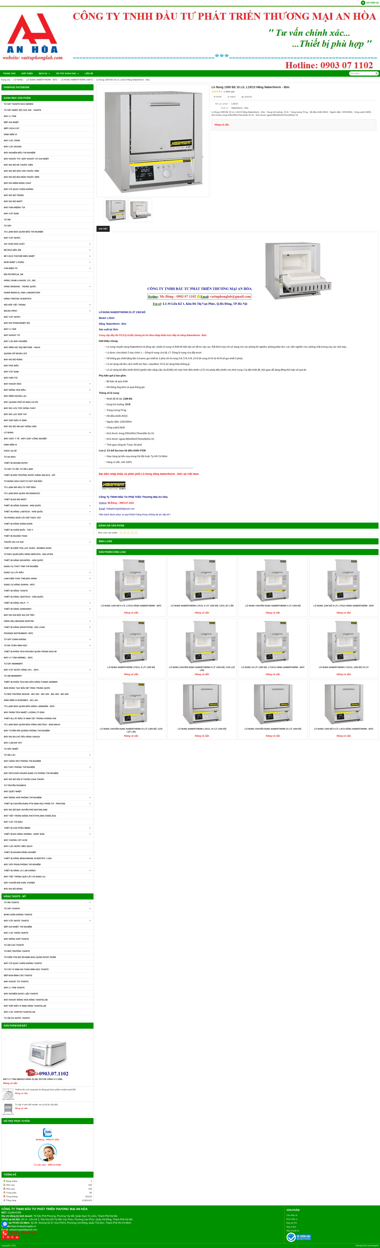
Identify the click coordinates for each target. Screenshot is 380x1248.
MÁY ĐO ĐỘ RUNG (13, 359)
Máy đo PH (291, 1223)
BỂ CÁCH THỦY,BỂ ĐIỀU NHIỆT (19, 256)
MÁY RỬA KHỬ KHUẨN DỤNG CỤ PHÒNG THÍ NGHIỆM (31, 773)
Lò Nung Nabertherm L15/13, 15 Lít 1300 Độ (202, 729)
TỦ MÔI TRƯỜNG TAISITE (17, 951)
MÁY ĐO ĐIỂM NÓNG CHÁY (17, 183)
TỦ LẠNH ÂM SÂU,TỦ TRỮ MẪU (20, 487)
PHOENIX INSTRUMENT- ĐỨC (18, 633)
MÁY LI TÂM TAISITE (14, 987)
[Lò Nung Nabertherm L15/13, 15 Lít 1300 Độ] (202, 703)
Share (218, 97)
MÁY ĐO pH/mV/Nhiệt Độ (17, 323)
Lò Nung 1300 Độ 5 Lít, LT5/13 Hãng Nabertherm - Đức (131, 605)
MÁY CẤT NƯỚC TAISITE (16, 920)
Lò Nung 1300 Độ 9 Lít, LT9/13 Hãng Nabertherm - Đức (344, 605)
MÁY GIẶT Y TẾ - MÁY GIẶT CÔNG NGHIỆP (25, 438)
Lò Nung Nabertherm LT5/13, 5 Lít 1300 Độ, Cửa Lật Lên (202, 605)
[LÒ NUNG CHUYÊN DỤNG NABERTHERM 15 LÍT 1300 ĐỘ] (273, 703)
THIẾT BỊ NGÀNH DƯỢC (16, 463)
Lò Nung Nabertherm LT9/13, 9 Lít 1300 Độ (131, 667)
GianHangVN (373, 1246)
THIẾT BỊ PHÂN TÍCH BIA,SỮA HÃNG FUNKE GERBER (30, 682)
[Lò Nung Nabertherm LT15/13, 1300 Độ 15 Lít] (344, 642)
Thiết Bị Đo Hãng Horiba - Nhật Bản (24, 834)
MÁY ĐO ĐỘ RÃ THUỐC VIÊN (18, 165)
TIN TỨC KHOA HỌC (66, 73)
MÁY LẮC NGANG (13, 146)
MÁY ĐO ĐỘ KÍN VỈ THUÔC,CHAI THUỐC (24, 779)
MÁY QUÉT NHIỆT (13, 791)
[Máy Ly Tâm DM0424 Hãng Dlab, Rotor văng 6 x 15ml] (47, 1054)
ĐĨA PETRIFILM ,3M (13, 274)
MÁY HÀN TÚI (11, 378)
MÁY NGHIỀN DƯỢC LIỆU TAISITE (21, 993)
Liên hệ (89, 73)
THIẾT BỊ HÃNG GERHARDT (18, 609)
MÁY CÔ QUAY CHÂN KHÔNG (18, 189)
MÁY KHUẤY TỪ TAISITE (16, 981)
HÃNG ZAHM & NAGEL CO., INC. (20, 280)
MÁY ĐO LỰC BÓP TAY (15, 414)
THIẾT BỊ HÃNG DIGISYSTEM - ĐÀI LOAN (24, 627)
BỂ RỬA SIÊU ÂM (12, 250)
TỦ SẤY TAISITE (12, 908)
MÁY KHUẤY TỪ (12, 335)
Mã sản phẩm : (222, 104)
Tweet (232, 97)
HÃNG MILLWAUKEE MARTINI (19, 621)
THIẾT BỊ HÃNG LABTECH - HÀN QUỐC (23, 511)
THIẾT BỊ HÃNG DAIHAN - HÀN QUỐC (22, 505)
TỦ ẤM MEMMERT (13, 676)
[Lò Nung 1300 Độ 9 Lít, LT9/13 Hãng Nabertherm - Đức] (344, 580)
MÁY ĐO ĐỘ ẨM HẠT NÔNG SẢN (20, 426)
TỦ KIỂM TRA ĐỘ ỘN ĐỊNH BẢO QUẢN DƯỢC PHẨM (30, 957)
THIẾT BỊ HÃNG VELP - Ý (16, 603)
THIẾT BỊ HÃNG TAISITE (16, 591)
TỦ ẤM (7, 219)
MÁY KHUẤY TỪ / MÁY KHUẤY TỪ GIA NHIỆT (26, 159)
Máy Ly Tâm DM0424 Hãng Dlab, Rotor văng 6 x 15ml (33, 1079)
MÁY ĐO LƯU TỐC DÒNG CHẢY (20, 408)
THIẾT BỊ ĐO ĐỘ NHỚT (15, 499)
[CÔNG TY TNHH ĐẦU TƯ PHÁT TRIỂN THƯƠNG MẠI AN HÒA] (190, 69)
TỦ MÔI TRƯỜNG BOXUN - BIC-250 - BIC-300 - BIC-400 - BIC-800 (36, 694)
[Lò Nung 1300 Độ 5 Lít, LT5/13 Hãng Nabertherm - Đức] (131, 580)
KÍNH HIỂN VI (10, 134)
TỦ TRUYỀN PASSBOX (15, 785)
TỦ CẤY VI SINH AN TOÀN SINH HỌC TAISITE (26, 969)
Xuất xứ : (225, 108)
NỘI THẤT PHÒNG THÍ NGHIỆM (19, 767)
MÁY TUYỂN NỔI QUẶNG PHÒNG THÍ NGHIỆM (27, 730)
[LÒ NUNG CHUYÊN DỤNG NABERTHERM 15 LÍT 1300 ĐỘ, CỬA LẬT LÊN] (131, 703)
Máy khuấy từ (292, 1230)
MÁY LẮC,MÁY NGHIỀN (15, 341)
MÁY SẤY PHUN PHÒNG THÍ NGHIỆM (22, 864)
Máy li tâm (291, 1227)
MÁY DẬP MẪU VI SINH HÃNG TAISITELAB (25, 1006)
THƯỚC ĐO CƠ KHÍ (13, 542)
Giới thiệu (27, 73)
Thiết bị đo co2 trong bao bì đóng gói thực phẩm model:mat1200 (45, 1089)
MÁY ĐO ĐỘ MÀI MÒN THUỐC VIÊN (21, 177)
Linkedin (247, 97)
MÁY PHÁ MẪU (11, 365)
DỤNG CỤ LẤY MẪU (14, 572)
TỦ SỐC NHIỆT (11, 749)
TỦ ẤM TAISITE (11, 902)
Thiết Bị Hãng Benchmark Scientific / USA (28, 858)
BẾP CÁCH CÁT (11, 128)
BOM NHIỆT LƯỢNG (14, 262)
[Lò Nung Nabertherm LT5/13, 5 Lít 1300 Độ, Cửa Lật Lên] (202, 580)
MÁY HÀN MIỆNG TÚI (14, 207)
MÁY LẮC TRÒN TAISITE (16, 933)
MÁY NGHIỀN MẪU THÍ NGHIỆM (19, 152)
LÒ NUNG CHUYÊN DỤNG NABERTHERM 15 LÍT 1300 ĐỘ (273, 729)
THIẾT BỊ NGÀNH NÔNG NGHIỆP (20, 852)
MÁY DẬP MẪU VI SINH (15, 420)
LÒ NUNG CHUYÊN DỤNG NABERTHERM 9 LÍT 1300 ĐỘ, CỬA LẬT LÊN (202, 668)
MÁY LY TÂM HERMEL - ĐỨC (18, 657)
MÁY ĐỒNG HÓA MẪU (15, 390)
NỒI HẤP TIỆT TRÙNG (15, 305)
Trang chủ (9, 73)
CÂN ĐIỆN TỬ (11, 268)
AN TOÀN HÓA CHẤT (14, 244)
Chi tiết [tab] (103, 229)
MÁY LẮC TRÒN (12, 140)
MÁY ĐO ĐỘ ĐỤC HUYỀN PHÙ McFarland (25, 810)
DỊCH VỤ (43, 73)
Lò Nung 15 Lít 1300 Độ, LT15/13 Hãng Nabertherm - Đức (273, 667)
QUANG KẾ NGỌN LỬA (15, 353)
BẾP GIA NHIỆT (11, 122)
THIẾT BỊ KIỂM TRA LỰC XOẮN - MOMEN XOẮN (27, 548)
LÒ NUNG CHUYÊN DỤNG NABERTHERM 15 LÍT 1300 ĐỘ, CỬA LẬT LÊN (131, 730)
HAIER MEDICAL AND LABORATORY (22, 292)
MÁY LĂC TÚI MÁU (13, 822)
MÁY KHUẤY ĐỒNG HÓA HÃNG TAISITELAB (26, 1000)
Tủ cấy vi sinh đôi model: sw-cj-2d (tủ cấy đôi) (36, 1104)
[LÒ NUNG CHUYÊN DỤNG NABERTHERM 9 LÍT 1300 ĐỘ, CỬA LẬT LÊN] (202, 642)
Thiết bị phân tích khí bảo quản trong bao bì (30, 651)
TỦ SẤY (7, 225)
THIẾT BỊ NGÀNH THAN (15, 536)
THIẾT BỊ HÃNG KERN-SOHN (18, 524)
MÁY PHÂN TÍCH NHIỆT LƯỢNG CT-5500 (24, 712)
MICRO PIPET (10, 311)
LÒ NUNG (9, 432)
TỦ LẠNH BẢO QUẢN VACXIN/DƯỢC (22, 493)
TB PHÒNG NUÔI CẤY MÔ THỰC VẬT (22, 518)
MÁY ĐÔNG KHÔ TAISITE (16, 939)
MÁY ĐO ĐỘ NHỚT (13, 201)
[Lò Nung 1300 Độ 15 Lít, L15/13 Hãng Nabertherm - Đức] (153, 140)
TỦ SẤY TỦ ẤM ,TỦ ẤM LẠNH (18, 469)
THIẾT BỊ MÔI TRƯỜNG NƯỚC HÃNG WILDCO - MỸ (29, 475)
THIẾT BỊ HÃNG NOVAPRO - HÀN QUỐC (23, 560)
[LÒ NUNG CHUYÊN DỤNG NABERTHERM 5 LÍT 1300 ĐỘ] (273, 580)
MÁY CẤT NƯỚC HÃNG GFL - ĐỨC (21, 670)
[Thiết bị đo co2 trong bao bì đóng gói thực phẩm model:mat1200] (8, 1099)
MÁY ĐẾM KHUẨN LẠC (15, 396)
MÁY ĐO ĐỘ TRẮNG (14, 195)
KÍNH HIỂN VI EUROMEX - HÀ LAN (21, 700)
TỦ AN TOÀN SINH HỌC (15, 645)
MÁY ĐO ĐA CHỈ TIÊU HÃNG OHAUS (22, 737)
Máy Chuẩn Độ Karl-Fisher (19, 883)
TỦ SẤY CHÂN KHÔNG (15, 639)
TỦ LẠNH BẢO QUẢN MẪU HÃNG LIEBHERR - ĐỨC (29, 706)
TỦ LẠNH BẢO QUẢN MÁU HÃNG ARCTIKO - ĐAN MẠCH (32, 724)
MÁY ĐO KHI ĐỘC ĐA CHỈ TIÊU (19, 615)
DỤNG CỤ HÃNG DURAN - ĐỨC (19, 584)
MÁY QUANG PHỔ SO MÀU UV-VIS (21, 402)
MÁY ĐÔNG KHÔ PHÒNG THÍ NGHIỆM (23, 797)
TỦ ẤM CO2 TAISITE (14, 945)
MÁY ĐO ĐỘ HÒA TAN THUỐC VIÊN (21, 171)
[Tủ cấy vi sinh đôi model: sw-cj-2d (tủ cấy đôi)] (8, 1114)
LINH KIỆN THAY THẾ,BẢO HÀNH (20, 578)
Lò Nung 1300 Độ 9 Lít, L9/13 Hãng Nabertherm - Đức (343, 729)
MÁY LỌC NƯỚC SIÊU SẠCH (18, 846)
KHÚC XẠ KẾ (10, 451)
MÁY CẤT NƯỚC (12, 238)
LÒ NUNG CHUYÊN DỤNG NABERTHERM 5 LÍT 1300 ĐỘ (273, 605)
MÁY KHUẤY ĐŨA (12, 384)
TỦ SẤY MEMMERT (13, 664)
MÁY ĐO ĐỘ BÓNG (13, 889)
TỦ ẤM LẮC (9, 755)
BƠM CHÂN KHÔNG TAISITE (18, 914)
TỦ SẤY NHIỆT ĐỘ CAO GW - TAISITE (22, 110)
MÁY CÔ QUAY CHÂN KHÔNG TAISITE (23, 963)
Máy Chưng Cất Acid (15, 840)
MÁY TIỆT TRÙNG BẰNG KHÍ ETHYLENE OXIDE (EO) (30, 816)
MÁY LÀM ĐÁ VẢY (13, 743)
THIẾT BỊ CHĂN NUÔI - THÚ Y (18, 530)
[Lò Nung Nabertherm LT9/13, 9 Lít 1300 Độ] (131, 642)
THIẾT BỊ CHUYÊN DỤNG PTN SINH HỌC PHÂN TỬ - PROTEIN (34, 803)
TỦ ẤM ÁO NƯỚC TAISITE (17, 1018)
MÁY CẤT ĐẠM (11, 213)
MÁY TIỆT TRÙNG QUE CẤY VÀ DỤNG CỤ (24, 876)
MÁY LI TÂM (10, 116)
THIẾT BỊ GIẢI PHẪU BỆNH (17, 828)
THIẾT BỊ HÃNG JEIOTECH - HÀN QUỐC (23, 597)
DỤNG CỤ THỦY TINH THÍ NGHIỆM (21, 566)
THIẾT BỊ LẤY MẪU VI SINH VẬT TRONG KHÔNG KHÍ (30, 718)
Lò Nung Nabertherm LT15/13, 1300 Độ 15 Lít (344, 667)
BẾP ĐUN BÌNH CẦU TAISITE (18, 975)
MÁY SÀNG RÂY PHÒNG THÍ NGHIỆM (22, 761)
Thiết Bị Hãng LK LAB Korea (20, 870)
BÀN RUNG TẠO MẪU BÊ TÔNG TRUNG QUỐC (27, 688)
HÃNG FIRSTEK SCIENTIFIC (18, 298)
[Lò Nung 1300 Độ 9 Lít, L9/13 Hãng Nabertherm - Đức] (344, 703)
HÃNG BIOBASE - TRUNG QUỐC (20, 286)
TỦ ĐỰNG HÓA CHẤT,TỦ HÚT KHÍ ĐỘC (23, 481)
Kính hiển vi (291, 1219)
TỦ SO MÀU (10, 457)
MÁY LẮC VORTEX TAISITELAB (19, 1012)
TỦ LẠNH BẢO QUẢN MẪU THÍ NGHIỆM (23, 232)
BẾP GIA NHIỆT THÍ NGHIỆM (18, 927)
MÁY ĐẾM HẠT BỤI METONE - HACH (22, 347)
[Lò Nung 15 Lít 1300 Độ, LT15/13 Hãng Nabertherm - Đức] (273, 642)
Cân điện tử (291, 1215)
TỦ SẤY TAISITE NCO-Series (18, 104)
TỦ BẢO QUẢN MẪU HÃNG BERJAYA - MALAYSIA (28, 554)
